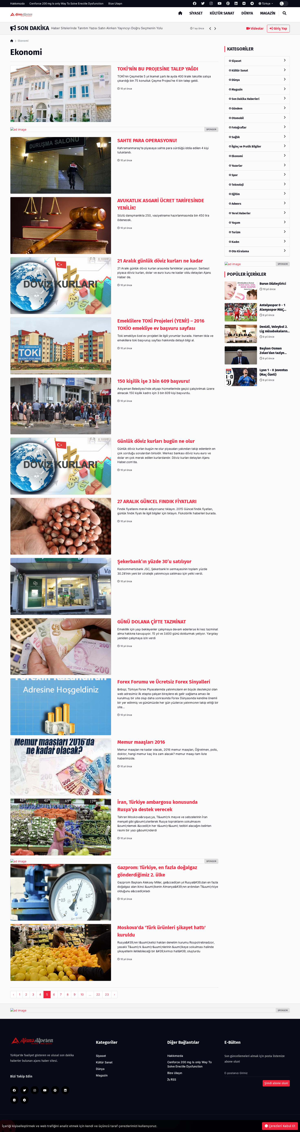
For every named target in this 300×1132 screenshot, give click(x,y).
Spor (234, 175)
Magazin (267, 13)
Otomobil (237, 118)
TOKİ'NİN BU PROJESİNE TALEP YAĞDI (157, 69)
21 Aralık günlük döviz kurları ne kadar (160, 261)
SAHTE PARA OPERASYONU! (147, 140)
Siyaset (196, 13)
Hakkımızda (17, 3)
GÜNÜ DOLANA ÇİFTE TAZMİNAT (151, 622)
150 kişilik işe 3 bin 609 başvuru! (153, 381)
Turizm (235, 232)
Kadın (235, 241)
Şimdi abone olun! (276, 1083)
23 (107, 994)
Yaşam (235, 222)
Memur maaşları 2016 (141, 742)
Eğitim (235, 194)
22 (98, 994)
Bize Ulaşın (115, 3)
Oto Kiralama (240, 251)
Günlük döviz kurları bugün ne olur (156, 441)
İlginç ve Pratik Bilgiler (246, 146)
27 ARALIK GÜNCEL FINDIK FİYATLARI (157, 501)
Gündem (236, 108)
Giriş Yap (280, 28)
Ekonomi (237, 156)
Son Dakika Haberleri (245, 99)
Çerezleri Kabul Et (281, 1126)
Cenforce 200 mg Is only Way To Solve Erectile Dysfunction (66, 3)
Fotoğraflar (239, 127)
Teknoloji (237, 184)
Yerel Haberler (241, 213)
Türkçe (266, 3)
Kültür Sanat (222, 13)
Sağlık (235, 137)
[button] (210, 28)
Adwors (236, 203)
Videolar (256, 28)
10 (82, 994)
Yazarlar (236, 165)
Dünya (247, 13)
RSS (173, 1079)
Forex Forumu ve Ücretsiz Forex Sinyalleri (163, 682)
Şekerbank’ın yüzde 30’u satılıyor (154, 561)
